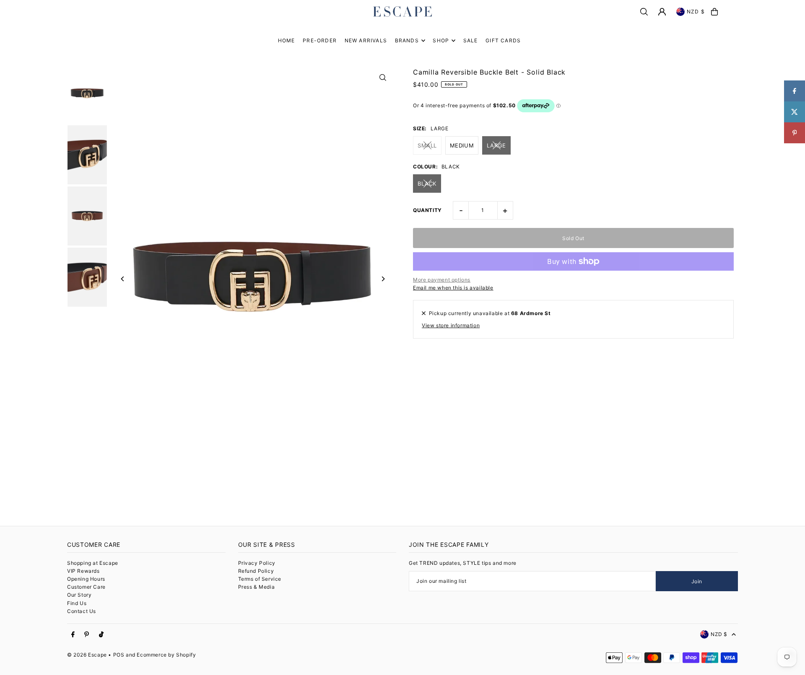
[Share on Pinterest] (794, 132)
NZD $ (696, 11)
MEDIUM (462, 145)
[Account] (662, 12)
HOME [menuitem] (286, 40)
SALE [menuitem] (470, 40)
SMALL (427, 145)
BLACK (427, 183)
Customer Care (86, 587)
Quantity (427, 210)
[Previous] (122, 278)
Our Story (79, 595)
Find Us (76, 603)
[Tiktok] (101, 634)
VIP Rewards (83, 571)
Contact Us (81, 611)
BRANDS (407, 40)
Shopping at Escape (92, 563)
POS (119, 655)
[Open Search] (644, 12)
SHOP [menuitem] (441, 40)
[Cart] (714, 12)
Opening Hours (86, 579)
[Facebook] (73, 634)
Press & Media (256, 587)
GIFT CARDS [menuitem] (503, 40)
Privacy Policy (256, 563)
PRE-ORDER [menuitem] (320, 40)
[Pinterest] (86, 634)
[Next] (382, 278)
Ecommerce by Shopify (166, 655)
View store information (451, 325)
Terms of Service (260, 579)
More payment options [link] (441, 280)
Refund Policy (256, 571)
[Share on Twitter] (794, 111)
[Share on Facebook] (794, 90)
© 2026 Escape (87, 655)
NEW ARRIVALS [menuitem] (366, 40)
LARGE (496, 145)
